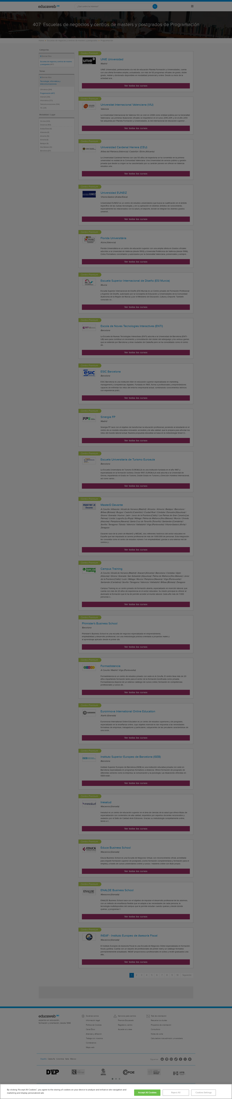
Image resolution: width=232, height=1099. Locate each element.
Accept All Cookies (147, 1092)
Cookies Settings (203, 1092)
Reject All (176, 1092)
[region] (116, 1091)
